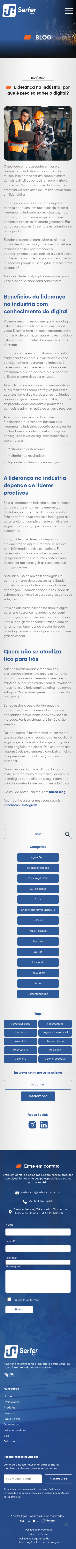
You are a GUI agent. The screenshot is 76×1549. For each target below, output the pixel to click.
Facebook (11, 805)
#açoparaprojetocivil (55, 1032)
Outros (38, 952)
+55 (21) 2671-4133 (41, 1201)
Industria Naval (38, 931)
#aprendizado (55, 1041)
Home (8, 1396)
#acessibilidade (20, 1024)
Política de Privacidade (39, 1530)
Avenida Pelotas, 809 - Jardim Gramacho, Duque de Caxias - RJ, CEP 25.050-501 (40, 1211)
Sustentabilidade (38, 994)
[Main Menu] (68, 10)
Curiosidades (38, 889)
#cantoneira (20, 1050)
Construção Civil (38, 878)
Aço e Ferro (38, 857)
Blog (7, 1436)
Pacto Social (12, 1419)
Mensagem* (13, 1266)
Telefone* (11, 1258)
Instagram (29, 805)
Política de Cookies (39, 1534)
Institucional (11, 1402)
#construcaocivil (55, 1059)
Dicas (38, 899)
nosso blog (57, 792)
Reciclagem (38, 973)
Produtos (9, 1407)
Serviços (9, 1413)
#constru (20, 1059)
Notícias (38, 941)
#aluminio (21, 1041)
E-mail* (10, 1241)
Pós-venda (38, 962)
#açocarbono (55, 1024)
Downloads (11, 1424)
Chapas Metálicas (38, 868)
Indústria (38, 920)
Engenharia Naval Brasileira (38, 910)
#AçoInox (21, 1032)
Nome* (9, 1224)
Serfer (38, 983)
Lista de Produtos (15, 1430)
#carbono (55, 1050)
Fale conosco (12, 1441)
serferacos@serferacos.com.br (41, 1192)
